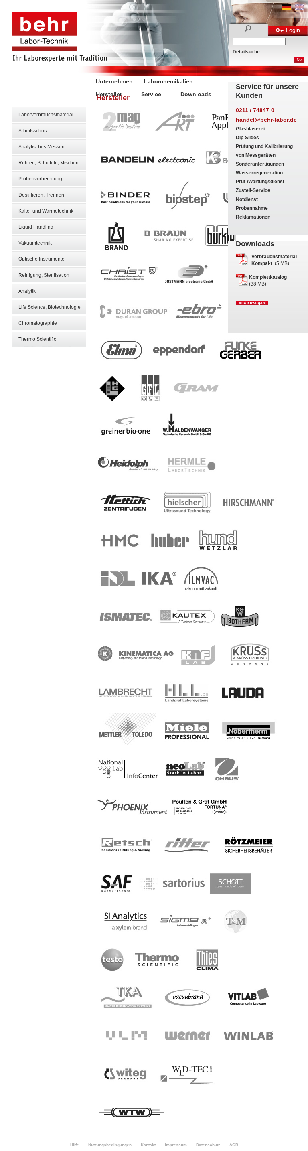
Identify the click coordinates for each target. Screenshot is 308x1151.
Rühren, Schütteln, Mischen (48, 163)
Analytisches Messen (41, 147)
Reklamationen (253, 217)
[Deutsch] (286, 8)
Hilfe (74, 1145)
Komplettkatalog (268, 277)
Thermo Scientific (37, 339)
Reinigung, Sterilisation (43, 275)
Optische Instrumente (41, 259)
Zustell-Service (253, 190)
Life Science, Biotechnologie (49, 307)
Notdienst (247, 199)
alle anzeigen (252, 303)
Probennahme (252, 208)
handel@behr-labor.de (266, 119)
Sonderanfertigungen (260, 164)
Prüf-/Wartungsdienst (260, 181)
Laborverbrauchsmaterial (45, 115)
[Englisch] (299, 8)
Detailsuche (246, 52)
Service (151, 94)
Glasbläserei (250, 129)
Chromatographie (37, 323)
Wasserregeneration (259, 173)
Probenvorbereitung (40, 179)
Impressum (176, 1145)
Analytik (27, 291)
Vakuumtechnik (35, 243)
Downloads (195, 94)
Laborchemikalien (168, 81)
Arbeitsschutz (33, 131)
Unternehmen (114, 81)
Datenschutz (208, 1145)
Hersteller (109, 94)
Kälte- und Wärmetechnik (45, 211)
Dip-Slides (247, 137)
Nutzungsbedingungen (110, 1145)
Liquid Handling (35, 227)
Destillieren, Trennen (41, 195)
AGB (233, 1145)
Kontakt (148, 1145)
